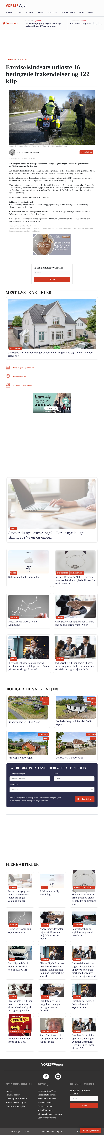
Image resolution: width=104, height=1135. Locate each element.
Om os (9, 1091)
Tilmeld (52, 279)
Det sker (40, 12)
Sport (81, 12)
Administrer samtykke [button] (15, 1106)
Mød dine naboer (68, 12)
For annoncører (13, 1095)
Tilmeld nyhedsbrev (90, 1130)
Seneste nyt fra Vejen (47, 1091)
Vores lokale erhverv (47, 1095)
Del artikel (85, 152)
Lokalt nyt (52, 12)
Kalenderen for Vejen (47, 1098)
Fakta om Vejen (44, 1102)
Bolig (20, 12)
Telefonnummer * (17, 774)
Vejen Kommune (45, 1110)
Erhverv (29, 12)
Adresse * (14, 784)
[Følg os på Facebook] (46, 1076)
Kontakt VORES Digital (16, 1102)
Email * (57, 774)
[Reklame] (52, 244)
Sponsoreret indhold (47, 1118)
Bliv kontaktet (84, 799)
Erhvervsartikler (45, 1106)
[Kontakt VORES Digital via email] (58, 1076)
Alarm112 (9, 12)
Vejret (90, 12)
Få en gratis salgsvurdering (50, 1114)
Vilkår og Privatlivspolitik (17, 1098)
